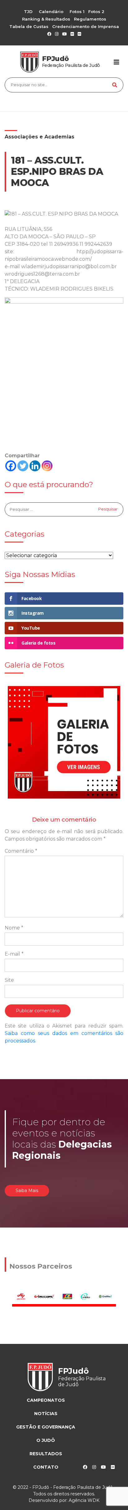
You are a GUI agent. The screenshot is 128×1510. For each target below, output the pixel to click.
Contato (45, 1467)
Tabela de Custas (28, 26)
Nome (14, 928)
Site (9, 980)
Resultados (46, 1453)
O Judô (45, 1440)
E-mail (14, 954)
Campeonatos (46, 1400)
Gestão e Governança (45, 1427)
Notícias (45, 1413)
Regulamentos (90, 18)
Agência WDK (84, 1500)
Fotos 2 (96, 11)
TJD (28, 11)
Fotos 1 (77, 11)
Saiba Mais (27, 1190)
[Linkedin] (35, 465)
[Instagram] (47, 465)
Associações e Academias (39, 137)
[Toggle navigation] (116, 62)
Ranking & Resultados (46, 18)
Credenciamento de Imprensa (85, 26)
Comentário (21, 851)
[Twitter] (22, 465)
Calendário (51, 11)
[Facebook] (10, 465)
